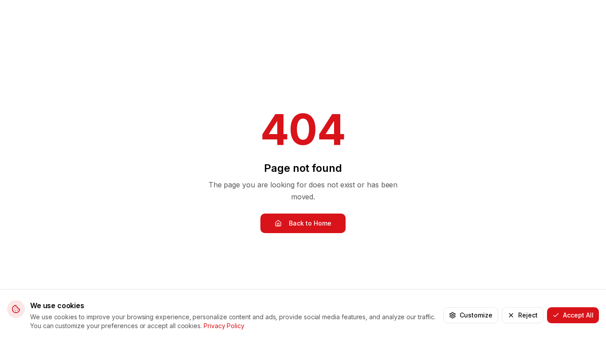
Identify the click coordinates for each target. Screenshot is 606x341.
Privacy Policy (224, 325)
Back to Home (310, 223)
